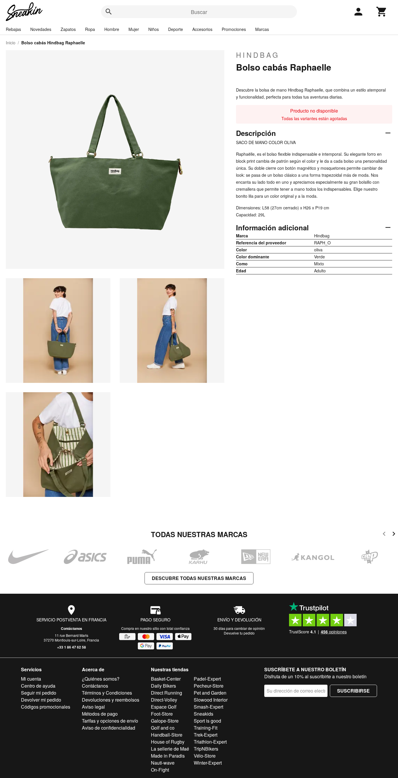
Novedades (40, 29)
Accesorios (202, 29)
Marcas (262, 29)
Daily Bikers (163, 685)
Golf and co (163, 727)
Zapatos (68, 29)
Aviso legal (93, 706)
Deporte (175, 29)
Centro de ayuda (38, 685)
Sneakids (203, 713)
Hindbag (258, 54)
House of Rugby (167, 741)
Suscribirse (353, 690)
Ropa (90, 29)
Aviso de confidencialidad (108, 727)
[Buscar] (109, 11)
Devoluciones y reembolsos (110, 699)
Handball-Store (166, 734)
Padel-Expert (207, 678)
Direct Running (166, 692)
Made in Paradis (168, 755)
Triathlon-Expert (210, 741)
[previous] (384, 535)
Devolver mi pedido (41, 699)
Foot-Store (162, 713)
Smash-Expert (208, 706)
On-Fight (160, 769)
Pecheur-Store (208, 685)
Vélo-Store (205, 755)
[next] (394, 535)
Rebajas (13, 29)
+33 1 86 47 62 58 (71, 647)
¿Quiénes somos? (100, 678)
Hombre (111, 29)
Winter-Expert (208, 762)
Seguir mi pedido (38, 692)
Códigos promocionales (45, 706)
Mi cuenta (31, 678)
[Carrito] (382, 11)
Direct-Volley (164, 699)
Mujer (133, 29)
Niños (153, 29)
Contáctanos (71, 628)
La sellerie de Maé (170, 748)
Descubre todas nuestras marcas (199, 578)
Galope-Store (165, 720)
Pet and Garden (210, 692)
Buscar (199, 11)
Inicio (10, 42)
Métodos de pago (100, 713)
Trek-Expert (205, 734)
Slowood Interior (211, 699)
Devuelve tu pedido (239, 632)
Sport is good (207, 720)
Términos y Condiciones (107, 692)
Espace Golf (163, 706)
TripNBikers (206, 748)
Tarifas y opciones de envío (110, 720)
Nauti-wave (163, 762)
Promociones (234, 29)
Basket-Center (166, 678)
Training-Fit (205, 727)
